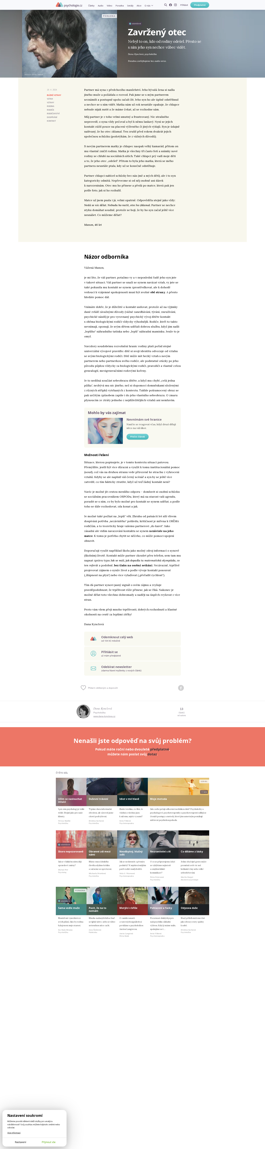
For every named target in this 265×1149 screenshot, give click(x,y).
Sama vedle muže (69, 908)
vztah (50, 99)
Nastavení (20, 1142)
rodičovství (53, 114)
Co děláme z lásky (192, 851)
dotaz (152, 754)
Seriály (130, 5)
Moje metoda (158, 799)
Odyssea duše (189, 908)
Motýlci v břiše (128, 908)
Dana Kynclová (102, 708)
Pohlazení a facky (161, 908)
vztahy (50, 103)
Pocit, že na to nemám (97, 909)
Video (109, 5)
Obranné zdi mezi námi (100, 853)
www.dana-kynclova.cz (104, 716)
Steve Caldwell (37, 74)
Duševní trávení (98, 799)
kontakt (51, 121)
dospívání (52, 117)
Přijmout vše (49, 1142)
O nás (147, 5)
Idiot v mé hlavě (129, 799)
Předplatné (199, 5)
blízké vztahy (54, 95)
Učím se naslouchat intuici (70, 800)
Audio (100, 5)
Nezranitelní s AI (160, 851)
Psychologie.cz (69, 5)
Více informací (13, 1132)
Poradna (119, 5)
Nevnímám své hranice (144, 419)
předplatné (159, 749)
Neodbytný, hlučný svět (130, 853)
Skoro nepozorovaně (70, 851)
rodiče (50, 110)
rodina (50, 106)
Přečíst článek (137, 436)
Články (91, 5)
